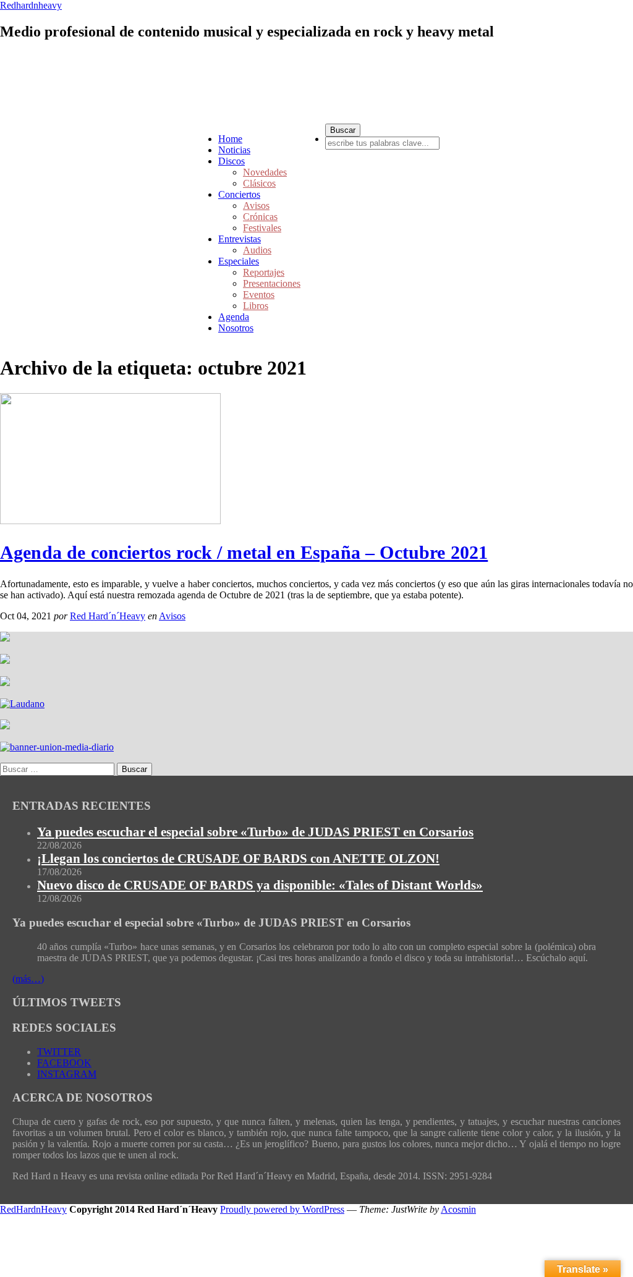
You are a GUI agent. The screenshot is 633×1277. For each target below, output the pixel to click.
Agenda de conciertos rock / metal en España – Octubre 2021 (244, 552)
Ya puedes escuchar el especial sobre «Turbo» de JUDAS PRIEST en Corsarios (255, 832)
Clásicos (259, 183)
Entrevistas (239, 239)
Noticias (234, 150)
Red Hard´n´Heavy (107, 616)
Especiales (238, 261)
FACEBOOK (64, 1063)
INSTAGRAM (66, 1074)
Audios (257, 250)
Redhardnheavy (31, 5)
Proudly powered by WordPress (282, 1209)
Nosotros (235, 328)
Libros (255, 305)
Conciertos (239, 194)
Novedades (265, 172)
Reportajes (263, 272)
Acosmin (458, 1209)
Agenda (233, 317)
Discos (231, 161)
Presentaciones (271, 283)
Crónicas (260, 216)
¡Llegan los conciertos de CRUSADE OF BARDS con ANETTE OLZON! (238, 858)
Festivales (262, 228)
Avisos (256, 205)
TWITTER (59, 1051)
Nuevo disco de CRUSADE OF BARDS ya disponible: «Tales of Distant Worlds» (260, 885)
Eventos (258, 294)
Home (230, 139)
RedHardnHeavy (33, 1209)
